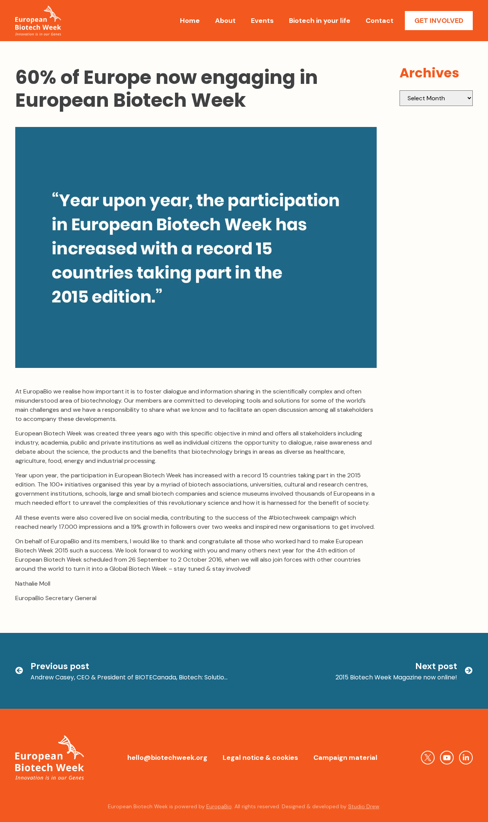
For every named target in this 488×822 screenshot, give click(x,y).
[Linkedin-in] (466, 757)
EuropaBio (219, 806)
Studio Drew (363, 806)
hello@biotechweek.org (167, 757)
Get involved (438, 20)
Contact (379, 20)
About (225, 20)
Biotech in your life (319, 20)
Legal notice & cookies (260, 757)
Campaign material (345, 757)
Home (190, 20)
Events (262, 20)
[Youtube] (447, 757)
